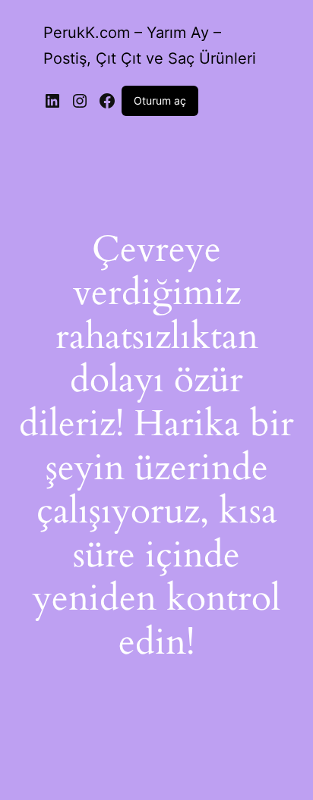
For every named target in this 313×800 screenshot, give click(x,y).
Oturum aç (160, 100)
